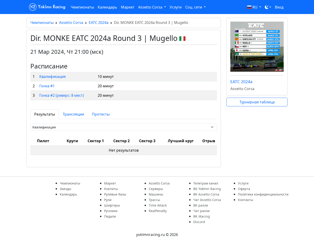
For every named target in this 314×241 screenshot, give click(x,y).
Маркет (127, 7)
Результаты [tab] (44, 114)
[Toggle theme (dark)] (268, 7)
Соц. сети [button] (194, 7)
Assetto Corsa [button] (150, 7)
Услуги (176, 7)
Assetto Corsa (71, 22)
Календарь (107, 7)
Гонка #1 (47, 85)
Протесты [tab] (101, 114)
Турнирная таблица (257, 102)
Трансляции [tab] (73, 114)
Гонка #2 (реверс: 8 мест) (61, 95)
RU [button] (254, 7)
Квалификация (52, 76)
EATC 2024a (98, 22)
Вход (279, 7)
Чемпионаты (82, 7)
